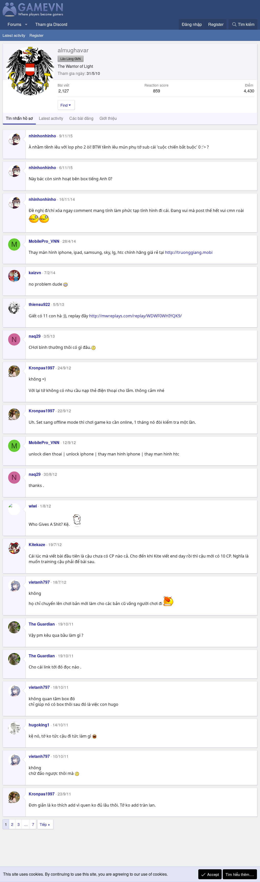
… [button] (26, 824)
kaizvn (35, 272)
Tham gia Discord (51, 24)
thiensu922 (39, 304)
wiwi (33, 506)
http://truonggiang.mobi (189, 252)
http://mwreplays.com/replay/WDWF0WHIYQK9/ (135, 316)
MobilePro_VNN (44, 241)
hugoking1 (39, 725)
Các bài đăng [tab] (81, 118)
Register (36, 35)
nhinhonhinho (42, 136)
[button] (26, 24)
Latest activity (14, 35)
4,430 (249, 90)
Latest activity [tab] (51, 118)
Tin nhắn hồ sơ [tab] (19, 118)
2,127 (63, 90)
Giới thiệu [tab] (108, 118)
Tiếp (43, 824)
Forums (14, 24)
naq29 (35, 336)
